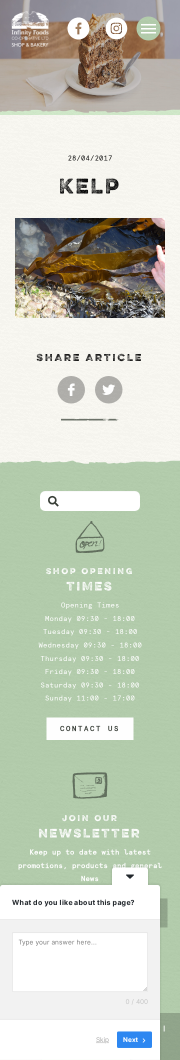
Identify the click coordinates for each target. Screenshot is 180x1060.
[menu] (148, 28)
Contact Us (90, 728)
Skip (102, 1040)
